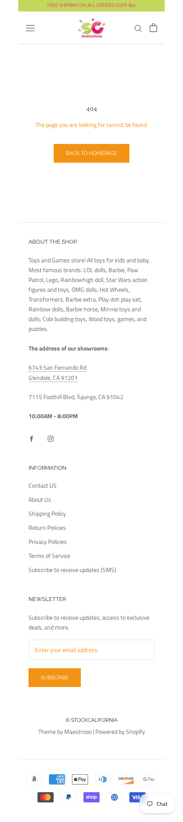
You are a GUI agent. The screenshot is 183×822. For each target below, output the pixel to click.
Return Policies (47, 527)
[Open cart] (153, 27)
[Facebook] (31, 438)
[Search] (138, 28)
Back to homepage (91, 153)
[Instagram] (51, 438)
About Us (40, 499)
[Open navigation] (30, 28)
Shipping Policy (47, 513)
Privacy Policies (48, 541)
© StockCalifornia (91, 720)
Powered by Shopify (120, 731)
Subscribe (55, 678)
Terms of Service (49, 555)
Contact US (43, 485)
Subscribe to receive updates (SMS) (72, 569)
